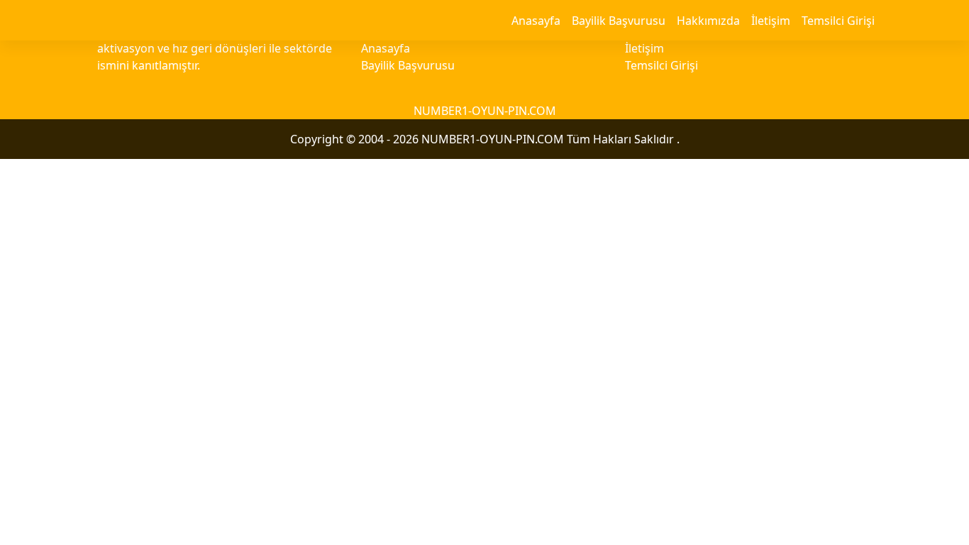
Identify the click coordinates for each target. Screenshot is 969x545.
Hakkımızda (708, 20)
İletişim (770, 20)
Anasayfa (535, 20)
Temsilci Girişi (838, 20)
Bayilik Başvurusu (618, 20)
